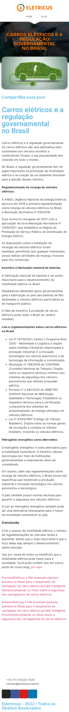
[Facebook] (15, 694)
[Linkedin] (32, 694)
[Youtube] (23, 694)
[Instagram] (6, 694)
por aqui (36, 567)
